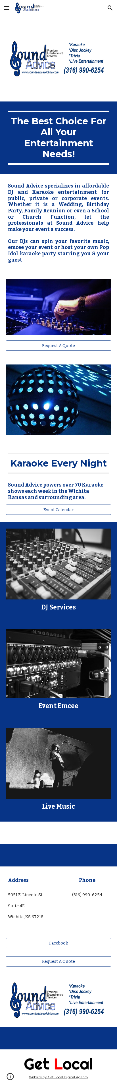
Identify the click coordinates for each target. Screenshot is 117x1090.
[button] (7, 8)
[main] (58, 137)
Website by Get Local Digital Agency (58, 1077)
